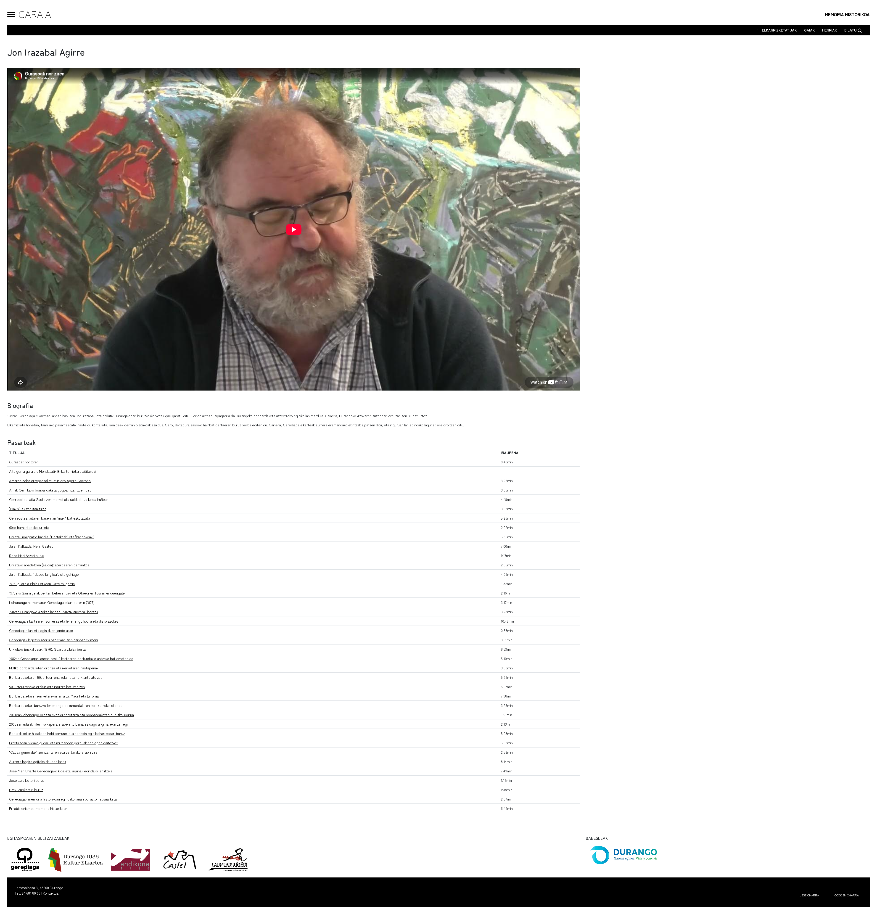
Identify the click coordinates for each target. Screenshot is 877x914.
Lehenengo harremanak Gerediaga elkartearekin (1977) (51, 602)
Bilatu (851, 30)
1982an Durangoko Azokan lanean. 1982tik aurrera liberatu (53, 611)
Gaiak (809, 30)
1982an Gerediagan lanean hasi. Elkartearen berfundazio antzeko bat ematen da (71, 658)
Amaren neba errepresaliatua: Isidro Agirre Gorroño (50, 480)
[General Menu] (11, 14)
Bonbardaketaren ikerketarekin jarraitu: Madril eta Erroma (54, 696)
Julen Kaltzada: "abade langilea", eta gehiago (44, 574)
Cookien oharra (847, 895)
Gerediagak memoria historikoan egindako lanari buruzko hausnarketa (63, 799)
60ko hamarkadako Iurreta (29, 527)
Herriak (829, 30)
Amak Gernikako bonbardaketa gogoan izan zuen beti (50, 490)
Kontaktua (50, 893)
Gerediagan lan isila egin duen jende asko (41, 630)
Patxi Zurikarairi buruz (26, 789)
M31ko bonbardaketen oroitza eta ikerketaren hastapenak (53, 668)
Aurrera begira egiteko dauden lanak (37, 761)
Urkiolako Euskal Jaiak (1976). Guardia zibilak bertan (48, 649)
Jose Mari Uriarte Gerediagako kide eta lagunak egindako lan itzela (60, 771)
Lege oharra (809, 895)
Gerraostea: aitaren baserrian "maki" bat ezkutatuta (49, 518)
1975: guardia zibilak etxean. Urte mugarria (42, 583)
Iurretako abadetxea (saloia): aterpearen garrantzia (49, 565)
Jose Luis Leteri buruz (26, 780)
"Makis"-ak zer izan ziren (27, 508)
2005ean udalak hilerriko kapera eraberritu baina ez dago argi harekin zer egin (69, 724)
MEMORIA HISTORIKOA (847, 14)
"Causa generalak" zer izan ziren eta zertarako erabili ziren (54, 752)
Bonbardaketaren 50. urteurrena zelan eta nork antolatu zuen (56, 677)
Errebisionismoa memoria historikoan (38, 808)
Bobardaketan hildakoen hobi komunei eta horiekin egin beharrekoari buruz (67, 733)
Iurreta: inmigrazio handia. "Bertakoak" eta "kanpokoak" (51, 536)
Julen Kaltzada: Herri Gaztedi (31, 546)
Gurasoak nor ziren (24, 462)
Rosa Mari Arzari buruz (26, 555)
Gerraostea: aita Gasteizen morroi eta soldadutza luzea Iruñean (58, 499)
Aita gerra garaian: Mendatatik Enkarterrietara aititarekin (53, 471)
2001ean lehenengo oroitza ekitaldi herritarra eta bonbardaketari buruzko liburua (71, 714)
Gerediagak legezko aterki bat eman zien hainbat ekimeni (53, 639)
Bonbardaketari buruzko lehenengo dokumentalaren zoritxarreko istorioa (65, 705)
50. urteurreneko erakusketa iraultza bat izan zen (47, 686)
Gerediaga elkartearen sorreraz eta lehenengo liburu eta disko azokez (63, 621)
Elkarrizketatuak (779, 30)
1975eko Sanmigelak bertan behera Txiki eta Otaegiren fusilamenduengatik (67, 593)
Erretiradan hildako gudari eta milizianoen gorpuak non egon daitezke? (63, 742)
